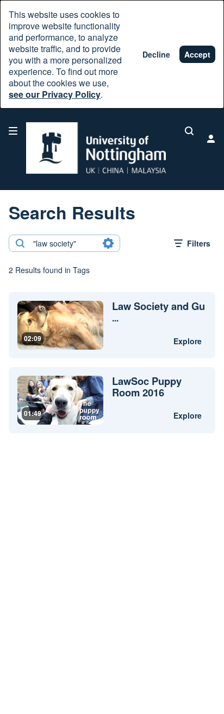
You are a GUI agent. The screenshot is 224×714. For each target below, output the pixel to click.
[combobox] (64, 243)
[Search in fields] (108, 243)
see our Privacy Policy (55, 94)
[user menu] (211, 138)
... (158, 312)
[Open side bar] (13, 131)
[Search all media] (189, 131)
